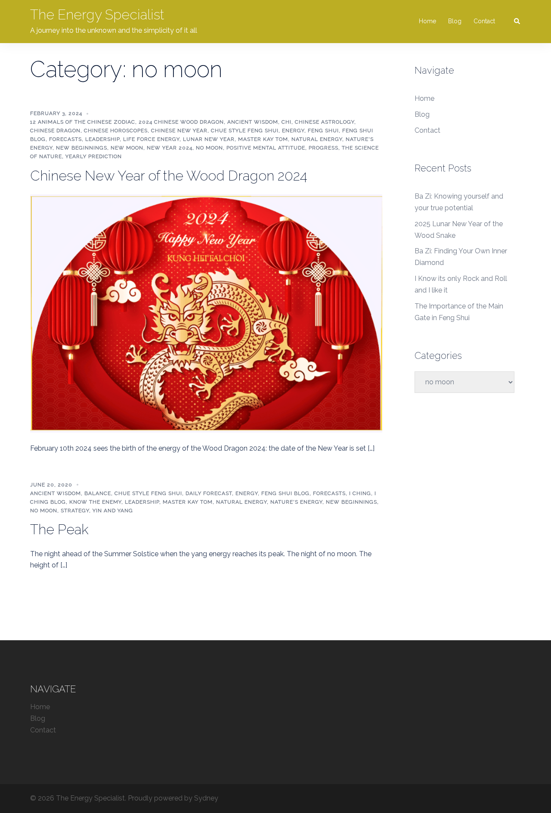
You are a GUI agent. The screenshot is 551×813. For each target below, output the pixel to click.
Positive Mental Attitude (265, 148)
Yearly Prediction (93, 156)
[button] (517, 21)
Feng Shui (323, 131)
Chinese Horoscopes (116, 131)
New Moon (127, 148)
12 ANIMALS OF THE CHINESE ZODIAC (82, 122)
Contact (484, 21)
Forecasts (65, 139)
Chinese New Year (179, 131)
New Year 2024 (169, 148)
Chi (286, 122)
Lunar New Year (209, 139)
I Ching (360, 493)
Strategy (75, 511)
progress (323, 148)
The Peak (59, 529)
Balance (97, 493)
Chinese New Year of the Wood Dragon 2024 (168, 176)
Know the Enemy (95, 502)
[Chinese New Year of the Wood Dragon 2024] (206, 312)
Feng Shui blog (285, 493)
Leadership (102, 139)
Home (427, 21)
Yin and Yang (113, 511)
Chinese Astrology (324, 122)
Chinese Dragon (55, 131)
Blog (454, 21)
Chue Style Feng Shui (245, 131)
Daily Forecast (209, 493)
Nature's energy (296, 502)
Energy (293, 131)
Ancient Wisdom (252, 122)
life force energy (151, 139)
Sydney (206, 798)
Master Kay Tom (263, 139)
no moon (209, 148)
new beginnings (81, 148)
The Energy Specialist (97, 14)
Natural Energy (316, 139)
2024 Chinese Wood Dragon (181, 122)
